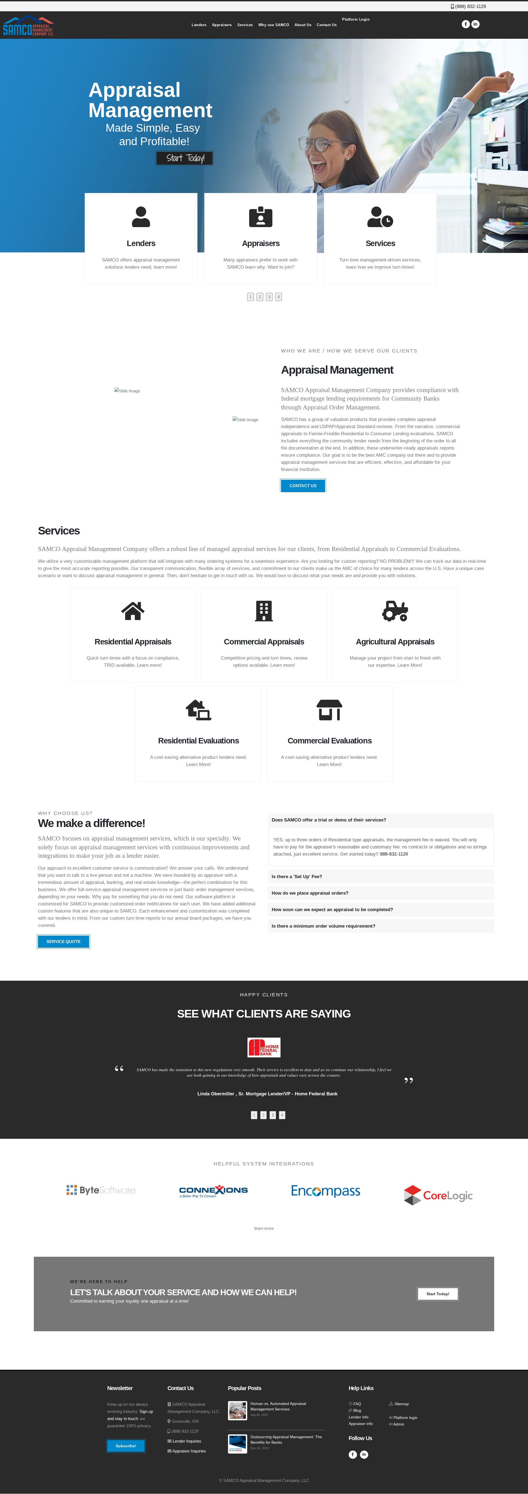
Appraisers (222, 25)
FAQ (357, 1404)
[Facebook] (466, 24)
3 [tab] (269, 296)
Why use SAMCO (273, 25)
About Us (303, 25)
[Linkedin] (475, 24)
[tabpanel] (144, 238)
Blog (357, 1410)
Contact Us (327, 25)
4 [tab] (278, 296)
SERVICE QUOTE (63, 941)
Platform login (405, 1418)
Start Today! (438, 1294)
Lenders (199, 25)
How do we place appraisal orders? (310, 893)
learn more (264, 1228)
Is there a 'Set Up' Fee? (297, 876)
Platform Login (356, 19)
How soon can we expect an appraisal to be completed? (332, 909)
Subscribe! (126, 1446)
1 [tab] (250, 296)
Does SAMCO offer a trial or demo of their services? (329, 819)
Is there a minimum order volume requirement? (323, 926)
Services (245, 25)
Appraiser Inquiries (189, 1451)
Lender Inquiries (187, 1441)
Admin (398, 1424)
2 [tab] (260, 296)
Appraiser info (361, 1424)
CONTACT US (303, 485)
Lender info (359, 1417)
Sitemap (402, 1404)
